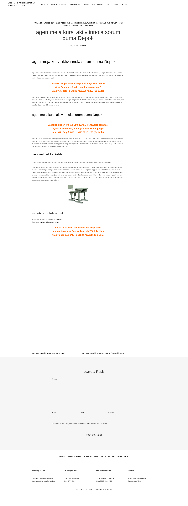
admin (84, 45)
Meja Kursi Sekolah (59, 4)
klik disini (59, 219)
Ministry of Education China (49, 222)
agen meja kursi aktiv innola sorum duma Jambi (48, 353)
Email (82, 412)
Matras (86, 4)
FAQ (108, 4)
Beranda (44, 4)
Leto (100, 489)
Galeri (116, 4)
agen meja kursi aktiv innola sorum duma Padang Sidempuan (103, 353)
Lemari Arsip (75, 4)
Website (111, 412)
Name (54, 412)
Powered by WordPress (84, 489)
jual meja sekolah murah (82, 25)
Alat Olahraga (97, 4)
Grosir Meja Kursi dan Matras (21, 3)
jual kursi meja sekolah (95, 23)
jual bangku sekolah (75, 23)
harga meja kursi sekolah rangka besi (49, 23)
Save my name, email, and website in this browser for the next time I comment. (80, 424)
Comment (55, 379)
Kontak (124, 4)
